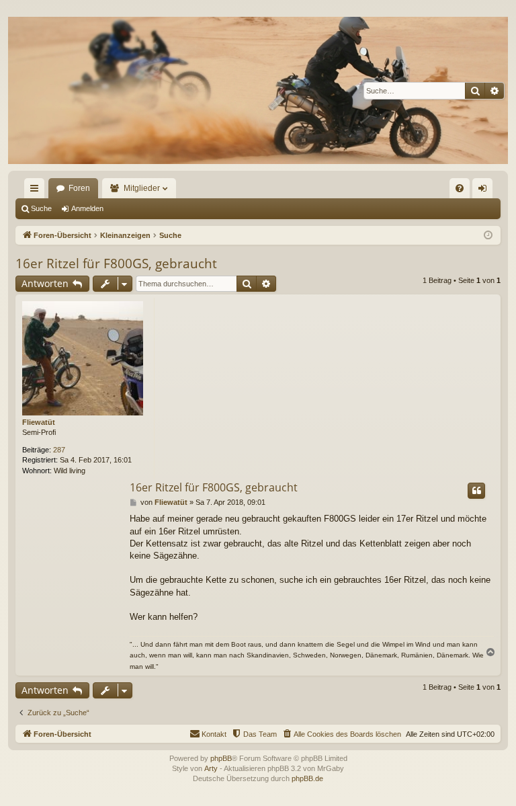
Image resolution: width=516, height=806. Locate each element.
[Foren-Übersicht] (258, 90)
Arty (211, 768)
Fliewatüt (38, 422)
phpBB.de (307, 778)
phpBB (221, 758)
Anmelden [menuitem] (485, 191)
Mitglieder (142, 188)
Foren (79, 188)
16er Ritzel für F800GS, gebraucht (116, 263)
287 (59, 450)
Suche (41, 208)
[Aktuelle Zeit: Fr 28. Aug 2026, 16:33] (488, 235)
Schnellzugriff (37, 191)
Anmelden (87, 208)
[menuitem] (459, 188)
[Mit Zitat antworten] (476, 491)
